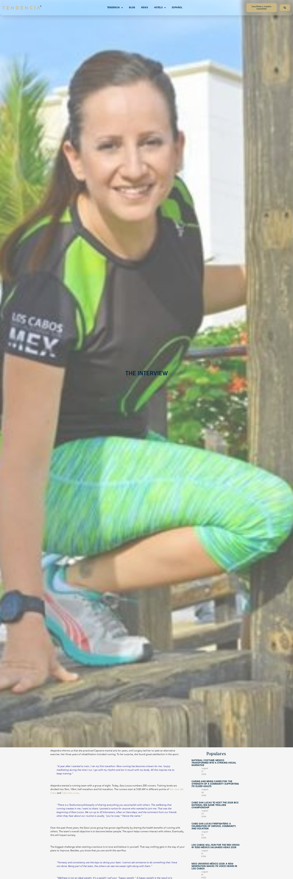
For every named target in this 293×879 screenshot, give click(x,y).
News (144, 7)
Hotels (158, 7)
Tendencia (113, 7)
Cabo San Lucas (70, 793)
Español (177, 7)
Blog (132, 7)
